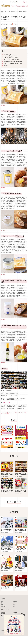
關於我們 (3, 612)
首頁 (2, 11)
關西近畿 (19, 6)
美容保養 (15, 601)
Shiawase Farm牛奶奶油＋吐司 (11, 59)
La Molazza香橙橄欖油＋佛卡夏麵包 (13, 63)
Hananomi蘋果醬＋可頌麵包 (11, 56)
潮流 (2, 603)
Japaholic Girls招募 (18, 614)
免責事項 (15, 612)
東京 (13, 6)
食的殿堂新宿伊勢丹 (9, 54)
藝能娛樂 (3, 606)
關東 (25, 6)
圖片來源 (3, 105)
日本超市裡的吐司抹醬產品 (18, 70)
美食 (6, 11)
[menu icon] (1, 2)
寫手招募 (3, 614)
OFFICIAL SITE (6, 402)
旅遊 (14, 603)
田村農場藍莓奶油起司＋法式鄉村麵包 (13, 61)
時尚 (14, 604)
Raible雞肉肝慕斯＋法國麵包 (11, 58)
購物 (14, 606)
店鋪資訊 (6, 65)
